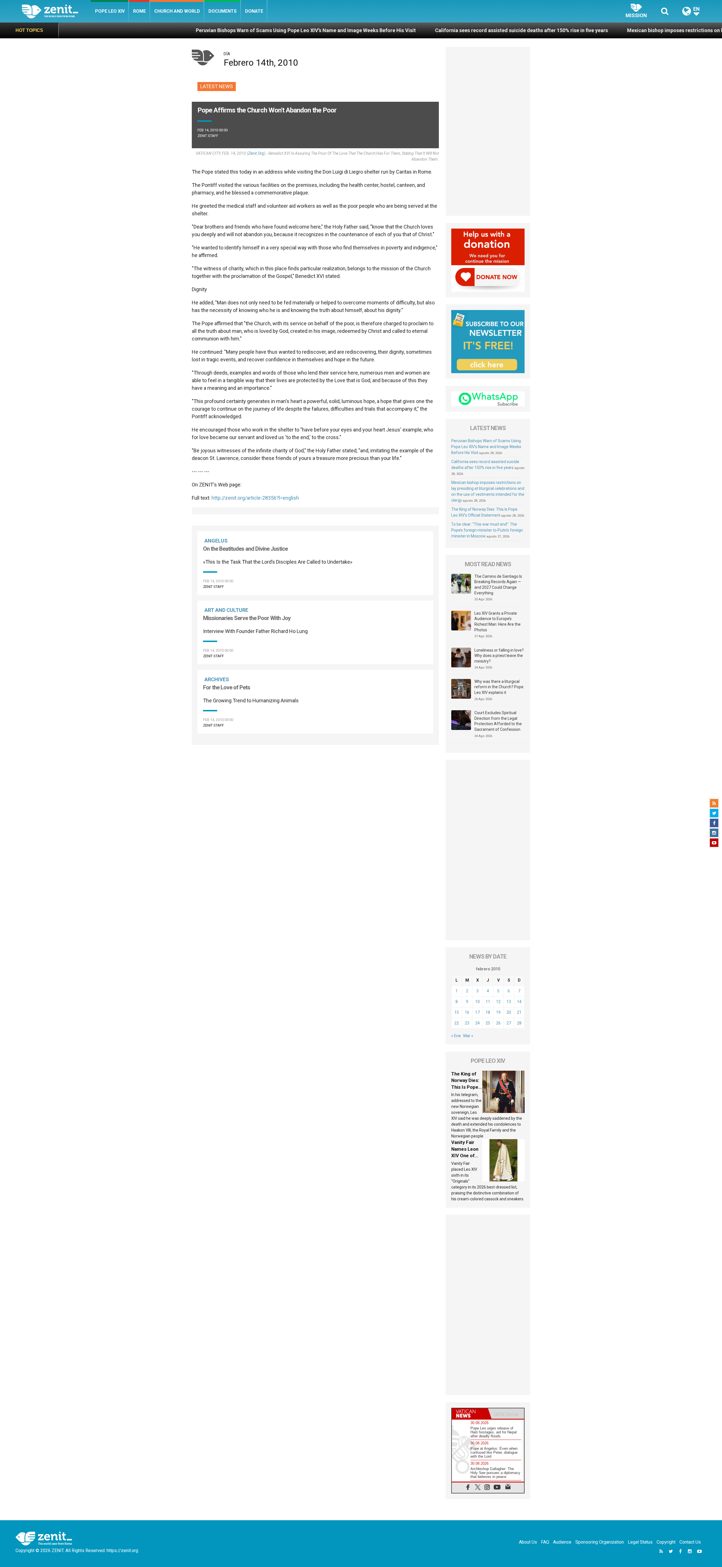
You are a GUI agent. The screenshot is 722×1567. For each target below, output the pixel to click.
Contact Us (690, 1542)
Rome (139, 11)
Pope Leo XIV (110, 11)
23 (467, 1023)
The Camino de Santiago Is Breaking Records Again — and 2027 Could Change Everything (498, 584)
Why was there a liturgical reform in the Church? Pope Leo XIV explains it (498, 687)
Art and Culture (226, 610)
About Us (528, 1542)
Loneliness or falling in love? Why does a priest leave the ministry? (499, 655)
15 (456, 1012)
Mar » (468, 1035)
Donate (254, 11)
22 (456, 1023)
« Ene (456, 1035)
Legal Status (640, 1542)
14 (519, 1001)
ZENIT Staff (207, 136)
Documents (222, 11)
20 (509, 1012)
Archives (216, 679)
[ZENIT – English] (56, 11)
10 (477, 1001)
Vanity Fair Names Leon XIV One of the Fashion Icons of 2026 (466, 1155)
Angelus (216, 541)
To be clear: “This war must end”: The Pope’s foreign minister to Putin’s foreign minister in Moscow (487, 530)
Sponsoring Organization (599, 1542)
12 (498, 1001)
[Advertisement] (315, 775)
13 (509, 1001)
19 (498, 1012)
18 (488, 1012)
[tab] (470, 1413)
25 (488, 1023)
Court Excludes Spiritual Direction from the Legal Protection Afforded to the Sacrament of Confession (498, 721)
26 (498, 1023)
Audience (562, 1542)
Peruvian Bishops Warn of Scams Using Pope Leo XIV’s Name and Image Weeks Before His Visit (196, 30)
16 (467, 1012)
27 (509, 1023)
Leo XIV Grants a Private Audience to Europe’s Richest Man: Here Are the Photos (497, 621)
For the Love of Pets (226, 687)
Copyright (666, 1542)
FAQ (545, 1542)
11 (488, 1001)
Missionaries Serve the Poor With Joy (246, 618)
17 (477, 1012)
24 (477, 1023)
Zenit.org (256, 153)
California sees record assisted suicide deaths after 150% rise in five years (411, 30)
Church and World (177, 11)
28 (519, 1023)
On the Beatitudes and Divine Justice (245, 548)
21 (519, 1012)
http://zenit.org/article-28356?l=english (255, 498)
